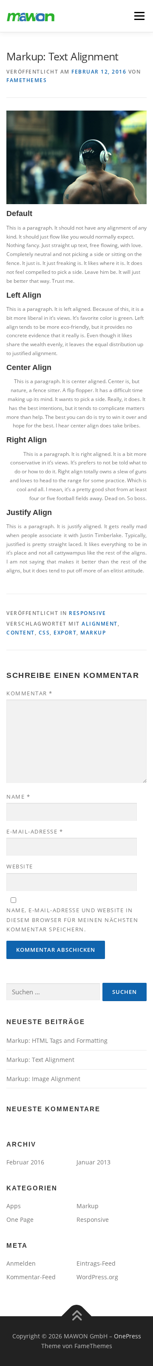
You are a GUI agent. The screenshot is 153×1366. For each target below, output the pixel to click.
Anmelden (21, 1263)
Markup (87, 1206)
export (65, 632)
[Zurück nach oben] (77, 1316)
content (20, 632)
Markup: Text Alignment (40, 1060)
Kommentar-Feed (31, 1277)
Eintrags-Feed (96, 1263)
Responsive (87, 613)
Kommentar (29, 693)
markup (93, 632)
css (44, 632)
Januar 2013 (93, 1162)
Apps (13, 1206)
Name (18, 796)
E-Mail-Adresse (34, 831)
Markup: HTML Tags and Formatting (57, 1040)
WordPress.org (97, 1277)
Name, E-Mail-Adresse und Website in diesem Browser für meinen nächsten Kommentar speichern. (72, 919)
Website (19, 866)
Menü (138, 16)
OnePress (127, 1336)
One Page (20, 1219)
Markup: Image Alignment (43, 1079)
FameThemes (26, 80)
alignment (100, 623)
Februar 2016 (25, 1162)
